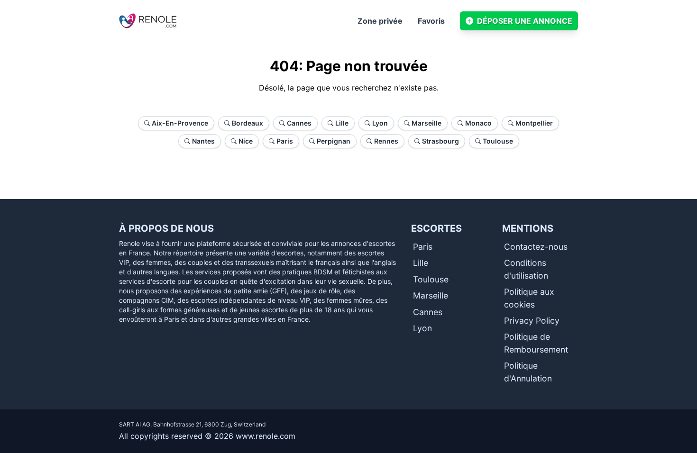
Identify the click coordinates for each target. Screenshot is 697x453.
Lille (420, 263)
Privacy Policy (531, 321)
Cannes (427, 312)
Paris (422, 247)
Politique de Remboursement (536, 343)
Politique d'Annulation (528, 372)
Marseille (430, 295)
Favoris (431, 21)
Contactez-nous (536, 247)
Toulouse (431, 279)
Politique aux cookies (529, 298)
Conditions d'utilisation (526, 269)
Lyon (422, 328)
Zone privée (380, 21)
